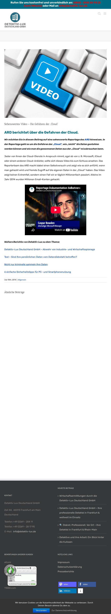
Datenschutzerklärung (70, 566)
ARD (87, 139)
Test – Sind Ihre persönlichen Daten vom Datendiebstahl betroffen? (40, 257)
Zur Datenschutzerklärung (64, 610)
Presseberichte (66, 571)
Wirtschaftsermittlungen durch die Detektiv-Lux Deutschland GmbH (78, 498)
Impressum (64, 562)
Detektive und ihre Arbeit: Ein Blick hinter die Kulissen (81, 539)
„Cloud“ (57, 144)
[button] (67, 584)
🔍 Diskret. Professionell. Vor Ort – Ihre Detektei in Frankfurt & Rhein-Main (80, 527)
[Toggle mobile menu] (105, 13)
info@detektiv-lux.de (24, 531)
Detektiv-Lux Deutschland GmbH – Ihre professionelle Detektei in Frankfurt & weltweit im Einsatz (80, 513)
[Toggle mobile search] (99, 13)
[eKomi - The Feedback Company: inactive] (20, 566)
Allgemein (22, 280)
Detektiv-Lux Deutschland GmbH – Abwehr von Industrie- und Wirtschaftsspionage (49, 249)
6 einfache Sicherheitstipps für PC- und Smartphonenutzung (37, 272)
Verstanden (41, 610)
